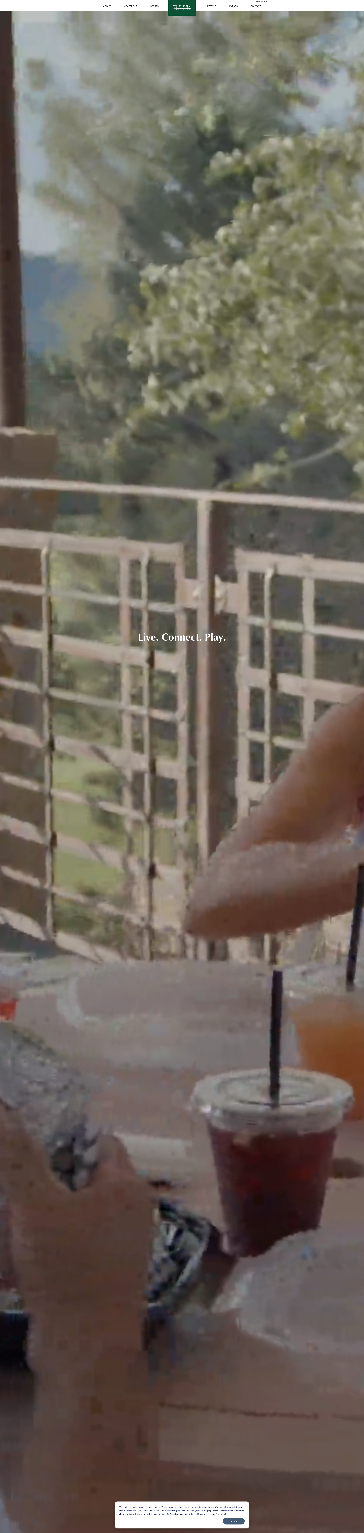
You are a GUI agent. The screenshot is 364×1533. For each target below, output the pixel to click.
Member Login (261, 1)
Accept (233, 1521)
